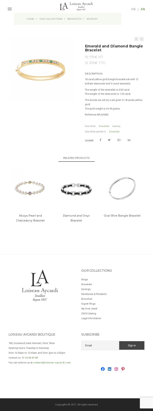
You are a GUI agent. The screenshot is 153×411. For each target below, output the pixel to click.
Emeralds (114, 131)
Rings (84, 279)
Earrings (85, 289)
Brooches (86, 298)
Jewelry (116, 126)
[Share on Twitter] (109, 140)
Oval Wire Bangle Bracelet (122, 215)
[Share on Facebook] (100, 140)
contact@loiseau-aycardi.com (52, 362)
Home (30, 19)
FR (133, 9)
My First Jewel (89, 308)
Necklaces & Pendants (94, 294)
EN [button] (143, 9)
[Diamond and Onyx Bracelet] (136, 39)
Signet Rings (88, 303)
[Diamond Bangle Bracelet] (142, 39)
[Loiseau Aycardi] (77, 8)
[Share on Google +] (119, 140)
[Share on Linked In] (129, 140)
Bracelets (104, 126)
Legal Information (91, 318)
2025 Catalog (88, 313)
